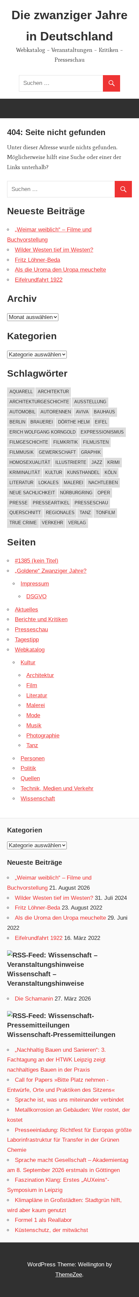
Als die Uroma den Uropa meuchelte (60, 269)
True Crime (23, 522)
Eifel (101, 421)
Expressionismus (102, 432)
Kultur (53, 472)
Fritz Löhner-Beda (37, 260)
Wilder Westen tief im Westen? (54, 250)
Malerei (73, 482)
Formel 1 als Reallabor (43, 1220)
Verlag (77, 522)
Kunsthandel (83, 472)
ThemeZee (68, 1274)
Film (31, 685)
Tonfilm (105, 512)
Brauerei (41, 421)
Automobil (22, 411)
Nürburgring (76, 492)
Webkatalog (30, 649)
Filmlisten (96, 442)
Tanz (85, 512)
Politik (28, 768)
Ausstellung (90, 401)
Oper (104, 492)
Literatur (21, 482)
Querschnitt (25, 512)
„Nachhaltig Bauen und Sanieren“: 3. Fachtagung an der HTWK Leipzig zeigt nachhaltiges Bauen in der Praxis (56, 1060)
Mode (33, 715)
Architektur (53, 391)
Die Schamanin (34, 998)
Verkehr (52, 522)
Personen (33, 758)
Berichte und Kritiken (41, 619)
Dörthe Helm (74, 421)
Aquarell (21, 391)
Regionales (60, 512)
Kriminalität (24, 472)
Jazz (96, 462)
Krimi (113, 462)
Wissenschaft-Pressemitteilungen (61, 1034)
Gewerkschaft (57, 452)
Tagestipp (27, 639)
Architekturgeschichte (39, 401)
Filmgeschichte (28, 442)
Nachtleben (103, 482)
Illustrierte (70, 462)
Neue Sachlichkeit (32, 492)
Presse (18, 502)
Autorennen (55, 411)
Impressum (35, 583)
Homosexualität (29, 462)
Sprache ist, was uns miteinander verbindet (69, 1100)
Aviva (82, 411)
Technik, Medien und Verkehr (57, 788)
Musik (33, 725)
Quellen (30, 778)
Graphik (91, 452)
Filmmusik (21, 452)
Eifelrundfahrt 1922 (38, 280)
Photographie (42, 735)
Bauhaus (104, 411)
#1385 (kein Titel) (36, 561)
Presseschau (91, 502)
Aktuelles (26, 609)
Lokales (48, 482)
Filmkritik (65, 442)
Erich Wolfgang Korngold (42, 432)
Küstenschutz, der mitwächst (51, 1230)
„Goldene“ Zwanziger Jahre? (50, 571)
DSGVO (36, 596)
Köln (110, 472)
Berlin (17, 421)
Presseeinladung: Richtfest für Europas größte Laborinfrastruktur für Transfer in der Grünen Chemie (69, 1140)
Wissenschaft (38, 798)
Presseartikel (51, 502)
